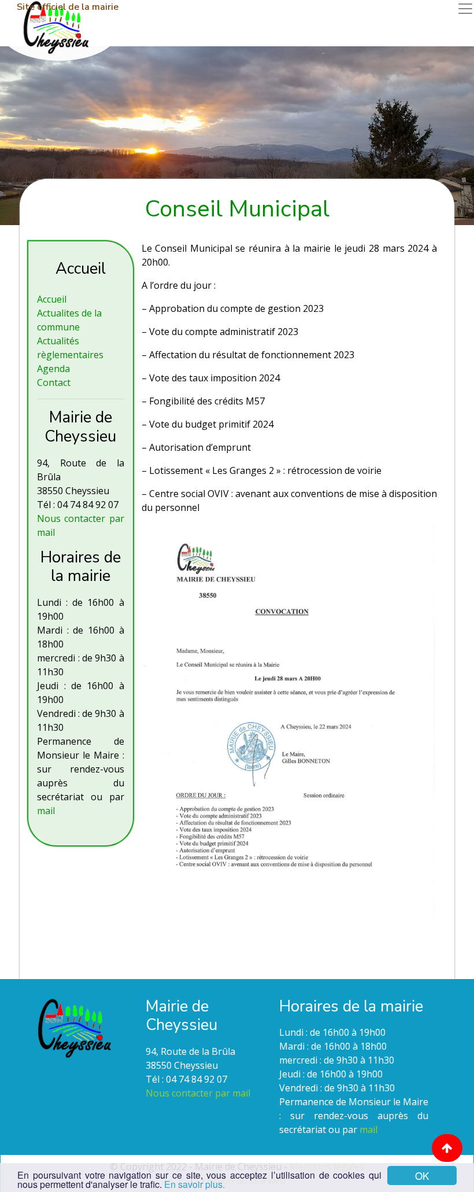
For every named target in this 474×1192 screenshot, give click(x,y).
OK (422, 1175)
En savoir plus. (194, 1184)
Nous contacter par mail (198, 1093)
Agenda (53, 368)
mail (46, 810)
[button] (447, 1148)
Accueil (51, 299)
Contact (54, 382)
